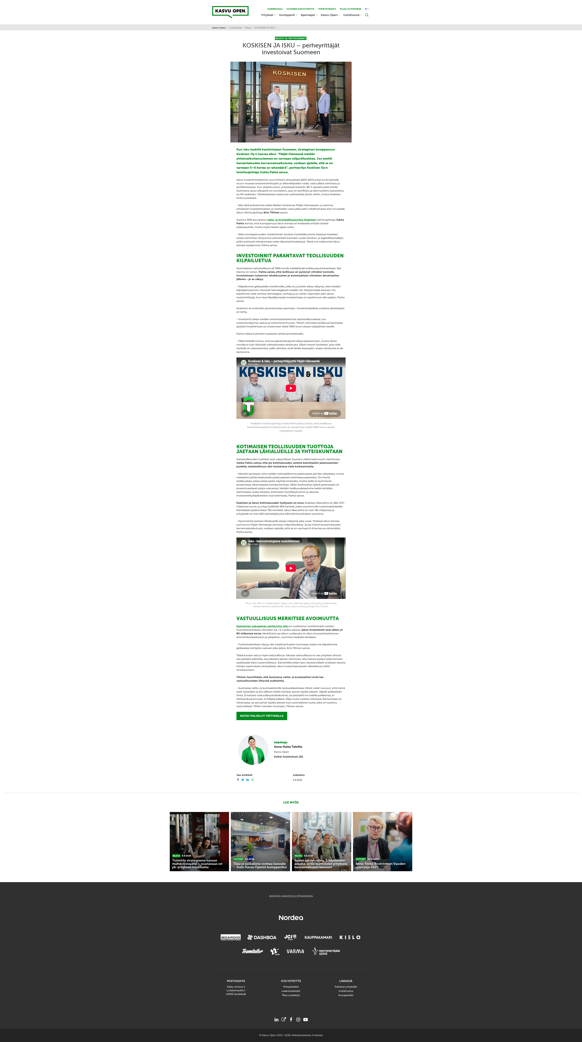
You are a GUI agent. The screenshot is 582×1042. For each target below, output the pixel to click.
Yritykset (267, 15)
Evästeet (317, 1035)
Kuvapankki (345, 995)
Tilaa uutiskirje (291, 995)
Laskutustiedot (290, 991)
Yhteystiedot (291, 986)
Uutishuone (351, 15)
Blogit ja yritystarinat (291, 38)
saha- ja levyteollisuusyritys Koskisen (291, 219)
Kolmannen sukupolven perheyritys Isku (262, 626)
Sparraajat (308, 15)
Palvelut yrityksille (346, 986)
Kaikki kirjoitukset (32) (288, 756)
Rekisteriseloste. (302, 1035)
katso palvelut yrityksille (262, 716)
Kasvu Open (329, 15)
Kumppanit (287, 15)
